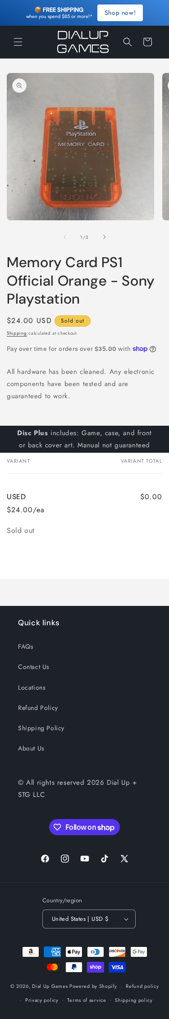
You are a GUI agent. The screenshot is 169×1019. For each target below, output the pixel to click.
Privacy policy (42, 1000)
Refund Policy (38, 707)
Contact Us (34, 666)
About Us (31, 748)
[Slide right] (104, 237)
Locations (32, 687)
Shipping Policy (41, 727)
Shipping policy (134, 1000)
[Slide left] (65, 237)
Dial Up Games (50, 986)
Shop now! (120, 12)
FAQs (25, 646)
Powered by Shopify (93, 986)
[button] (18, 42)
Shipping (17, 333)
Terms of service (86, 1000)
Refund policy (142, 986)
